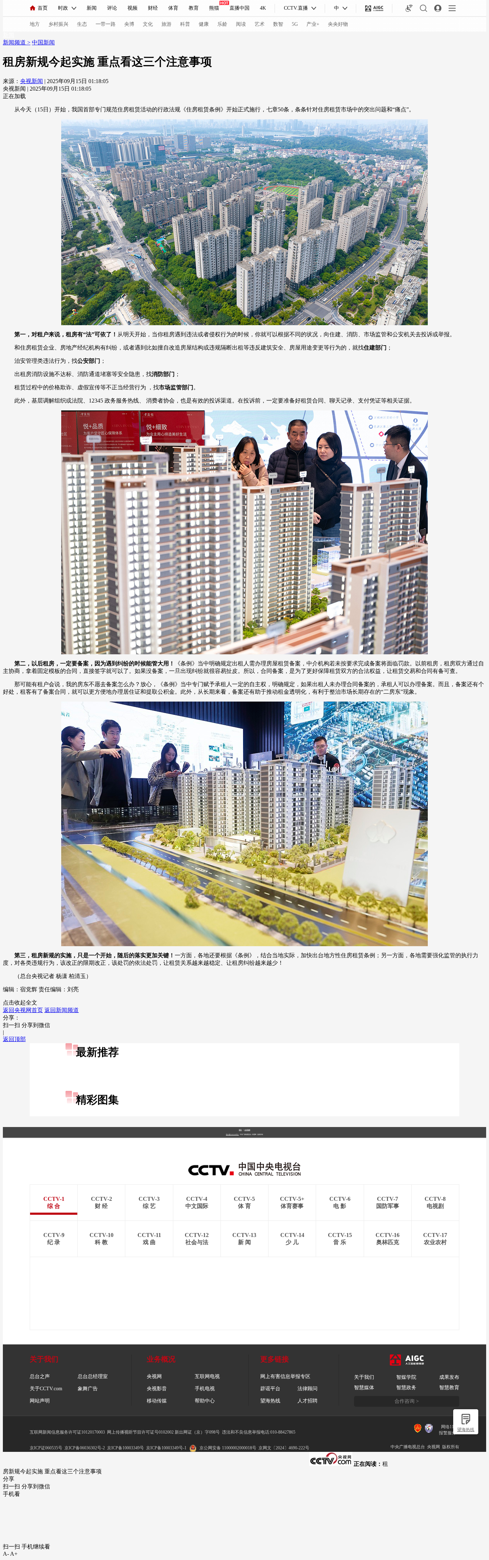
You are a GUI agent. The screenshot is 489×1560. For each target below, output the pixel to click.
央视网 (154, 1376)
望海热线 (465, 1429)
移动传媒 (157, 1400)
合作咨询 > (406, 1401)
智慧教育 (449, 1387)
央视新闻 (31, 81)
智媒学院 (406, 1377)
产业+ (312, 24)
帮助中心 (205, 1400)
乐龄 (222, 24)
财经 (153, 8)
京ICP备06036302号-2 (84, 1447)
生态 (82, 24)
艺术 (260, 24)
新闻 (92, 8)
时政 (63, 8)
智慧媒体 (364, 1387)
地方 (35, 24)
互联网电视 (207, 1376)
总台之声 (40, 1376)
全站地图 (247, 1130)
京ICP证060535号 (46, 1447)
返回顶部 (14, 1039)
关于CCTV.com (46, 1388)
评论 (112, 8)
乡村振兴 (58, 24)
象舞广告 (88, 1388)
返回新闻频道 (61, 1010)
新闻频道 (15, 42)
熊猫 (214, 8)
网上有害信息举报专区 (285, 1376)
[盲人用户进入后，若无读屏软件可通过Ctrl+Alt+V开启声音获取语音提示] (409, 8)
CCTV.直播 (296, 8)
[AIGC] (374, 8)
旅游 (166, 24)
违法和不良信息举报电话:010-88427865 (258, 1432)
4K (263, 8)
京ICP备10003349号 (125, 1447)
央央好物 (338, 24)
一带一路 (106, 24)
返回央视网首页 (23, 1010)
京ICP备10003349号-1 (232, 1134)
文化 (148, 24)
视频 (132, 8)
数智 (278, 24)
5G (295, 24)
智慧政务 (406, 1387)
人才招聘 (307, 1400)
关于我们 (364, 1377)
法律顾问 (307, 1388)
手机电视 (205, 1388)
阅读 (241, 24)
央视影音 (157, 1388)
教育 (194, 8)
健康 (204, 24)
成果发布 (449, 1377)
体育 (173, 8)
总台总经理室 (93, 1376)
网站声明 (40, 1400)
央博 (129, 24)
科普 (185, 24)
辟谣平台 (270, 1388)
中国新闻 (43, 42)
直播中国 (239, 8)
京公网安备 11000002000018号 (227, 1447)
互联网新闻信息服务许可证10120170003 (67, 1432)
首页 (43, 8)
